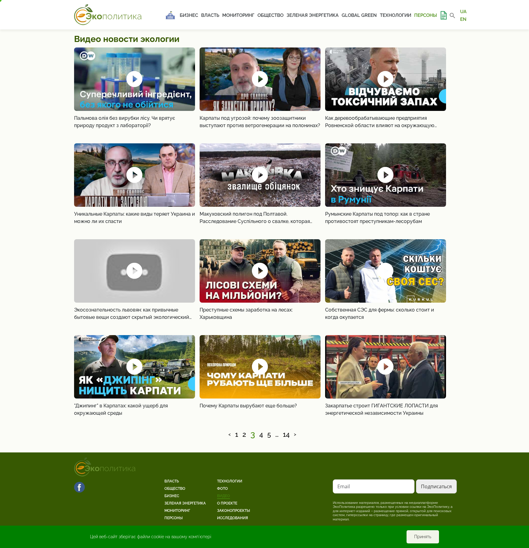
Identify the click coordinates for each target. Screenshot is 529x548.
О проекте (227, 503)
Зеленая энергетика (313, 15)
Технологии (395, 15)
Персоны (425, 15)
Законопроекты (233, 510)
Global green (359, 15)
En (463, 19)
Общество (270, 15)
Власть (210, 15)
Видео (223, 496)
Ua (463, 11)
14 (286, 434)
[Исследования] (443, 15)
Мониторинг (238, 15)
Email (343, 486)
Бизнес (189, 15)
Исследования (232, 518)
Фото (222, 488)
